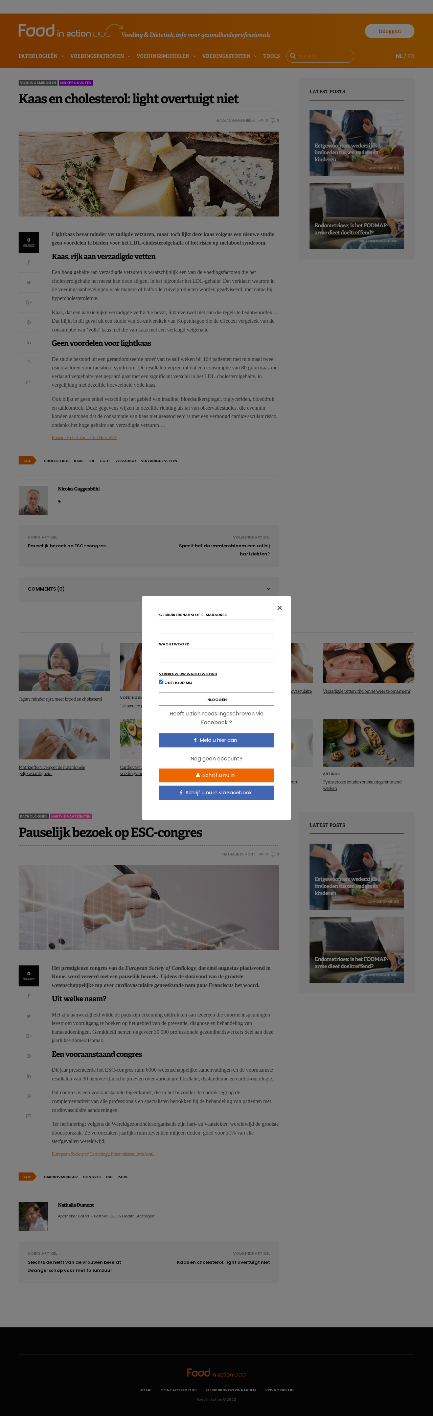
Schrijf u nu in (218, 775)
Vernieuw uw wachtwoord (188, 674)
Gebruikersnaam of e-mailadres (193, 615)
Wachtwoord (174, 644)
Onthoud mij (177, 682)
